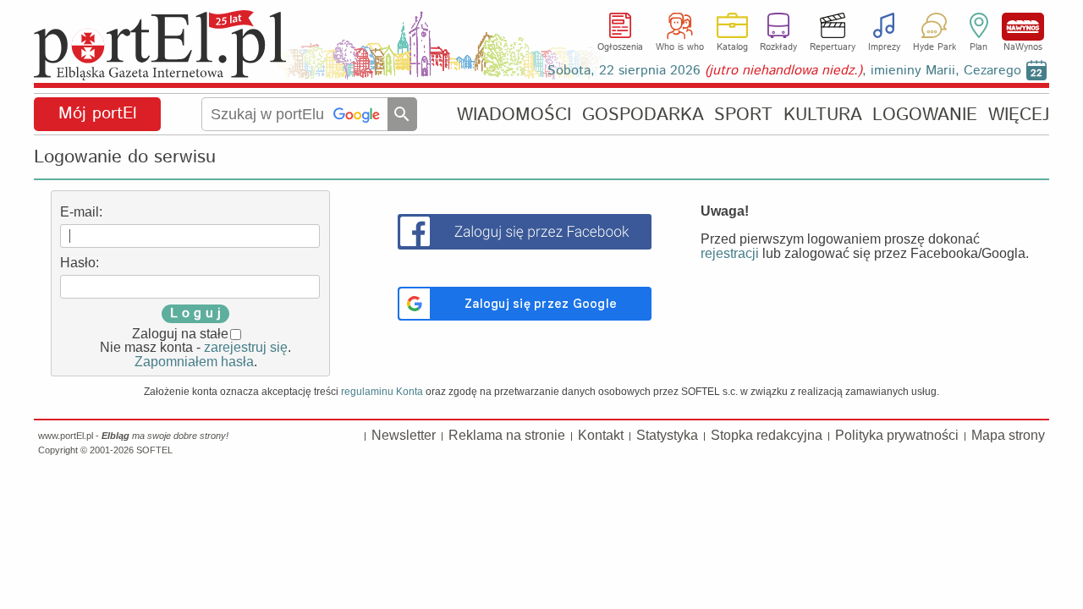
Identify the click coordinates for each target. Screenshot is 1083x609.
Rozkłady (778, 47)
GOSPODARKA (643, 115)
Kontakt (601, 435)
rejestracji (730, 253)
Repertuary (832, 47)
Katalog (732, 47)
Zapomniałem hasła (194, 361)
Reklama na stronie (506, 435)
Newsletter (403, 435)
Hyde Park (934, 47)
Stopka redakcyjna (766, 435)
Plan (978, 47)
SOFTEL (154, 450)
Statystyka (667, 435)
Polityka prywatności (897, 435)
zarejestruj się (246, 347)
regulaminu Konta (382, 392)
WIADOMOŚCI (514, 115)
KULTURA (822, 115)
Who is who (680, 47)
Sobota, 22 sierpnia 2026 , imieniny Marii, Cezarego (784, 70)
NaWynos (1023, 27)
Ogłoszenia (620, 47)
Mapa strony (1008, 435)
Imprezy (884, 47)
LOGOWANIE (924, 115)
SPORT (743, 115)
